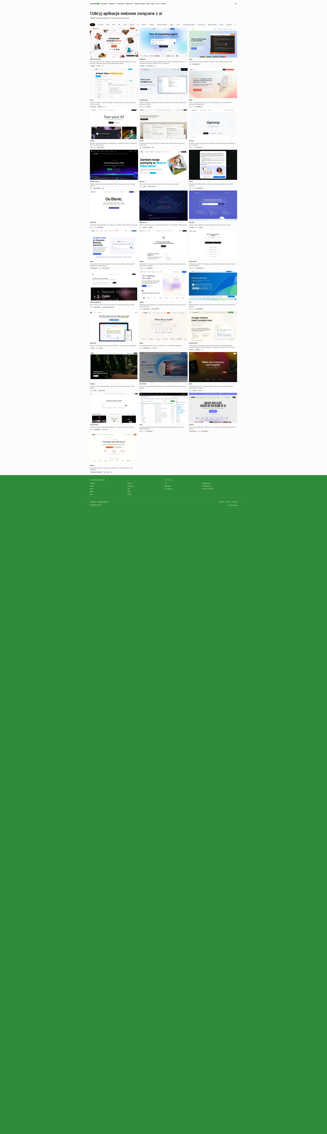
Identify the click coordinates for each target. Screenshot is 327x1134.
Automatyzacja (206, 483)
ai (137, 24)
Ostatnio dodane (139, 4)
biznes (221, 24)
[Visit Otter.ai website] (185, 302)
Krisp (91, 494)
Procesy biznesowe (208, 488)
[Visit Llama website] (234, 181)
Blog (147, 4)
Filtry (92, 24)
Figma (129, 491)
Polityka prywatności (103, 501)
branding (229, 24)
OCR (113, 24)
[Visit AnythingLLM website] (185, 100)
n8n (128, 488)
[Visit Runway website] (135, 383)
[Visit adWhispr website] (185, 59)
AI (165, 483)
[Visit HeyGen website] (185, 181)
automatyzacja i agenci (189, 24)
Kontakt (163, 4)
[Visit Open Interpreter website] (135, 302)
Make (91, 488)
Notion (92, 491)
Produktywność (206, 486)
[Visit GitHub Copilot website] (135, 181)
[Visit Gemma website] (234, 140)
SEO (119, 24)
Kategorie (112, 4)
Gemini (92, 486)
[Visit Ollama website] (185, 261)
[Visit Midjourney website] (185, 222)
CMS (108, 24)
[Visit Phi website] (234, 302)
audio (178, 24)
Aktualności (129, 4)
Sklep (152, 4)
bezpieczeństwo (212, 24)
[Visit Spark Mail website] (185, 383)
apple (171, 24)
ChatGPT (92, 483)
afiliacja (132, 24)
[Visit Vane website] (185, 424)
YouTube (234, 501)
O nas (157, 4)
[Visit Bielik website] (234, 100)
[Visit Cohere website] (135, 140)
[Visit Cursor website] (185, 140)
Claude (129, 483)
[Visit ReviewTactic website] (234, 343)
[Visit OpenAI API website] (234, 261)
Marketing (167, 486)
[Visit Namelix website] (234, 222)
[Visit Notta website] (135, 261)
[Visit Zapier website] (135, 465)
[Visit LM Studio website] (135, 222)
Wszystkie (100, 24)
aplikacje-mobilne (162, 24)
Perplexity (130, 486)
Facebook (222, 501)
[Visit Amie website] (135, 100)
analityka (151, 24)
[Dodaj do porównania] (133, 59)
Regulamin (93, 501)
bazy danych (201, 24)
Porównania (120, 4)
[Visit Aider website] (234, 59)
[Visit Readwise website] (135, 343)
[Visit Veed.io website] (234, 424)
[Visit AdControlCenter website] (135, 59)
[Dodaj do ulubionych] (137, 59)
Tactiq (129, 494)
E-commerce (168, 488)
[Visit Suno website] (234, 383)
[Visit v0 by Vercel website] (135, 424)
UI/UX (125, 24)
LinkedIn (228, 501)
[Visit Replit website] (185, 343)
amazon (144, 24)
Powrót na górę (232, 505)
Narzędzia (104, 4)
